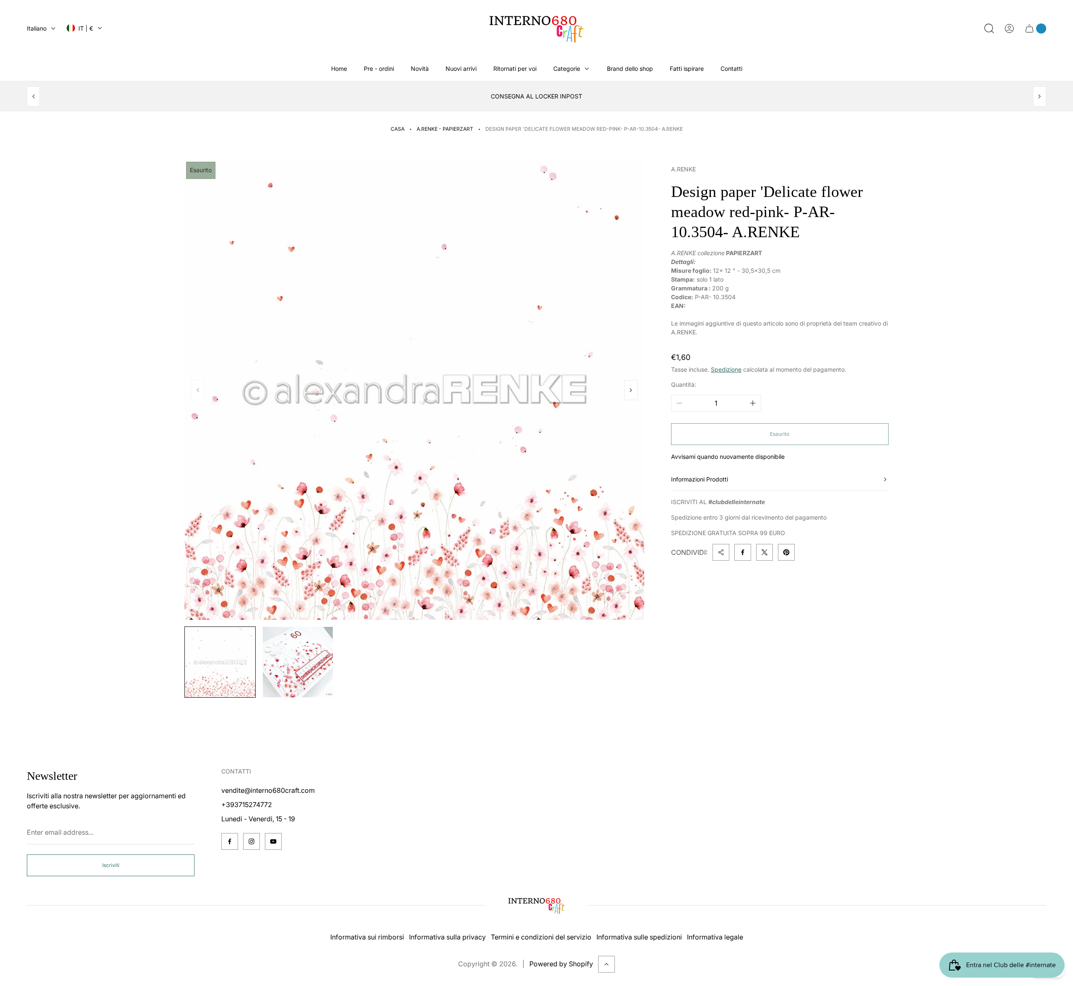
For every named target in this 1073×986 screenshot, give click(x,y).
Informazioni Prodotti (699, 479)
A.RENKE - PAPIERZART (445, 129)
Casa (397, 129)
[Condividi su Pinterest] (786, 552)
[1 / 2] (220, 662)
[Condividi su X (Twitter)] (764, 552)
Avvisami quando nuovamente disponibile (728, 456)
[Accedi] (1009, 28)
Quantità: (683, 384)
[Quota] (721, 552)
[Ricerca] (989, 28)
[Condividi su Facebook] (742, 552)
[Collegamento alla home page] (536, 905)
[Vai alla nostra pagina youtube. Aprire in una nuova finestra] (273, 841)
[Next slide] (1039, 96)
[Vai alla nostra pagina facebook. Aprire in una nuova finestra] (229, 841)
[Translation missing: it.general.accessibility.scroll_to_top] (606, 964)
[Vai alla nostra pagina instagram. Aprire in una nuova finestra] (251, 841)
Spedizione (726, 369)
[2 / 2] (298, 662)
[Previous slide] (33, 96)
